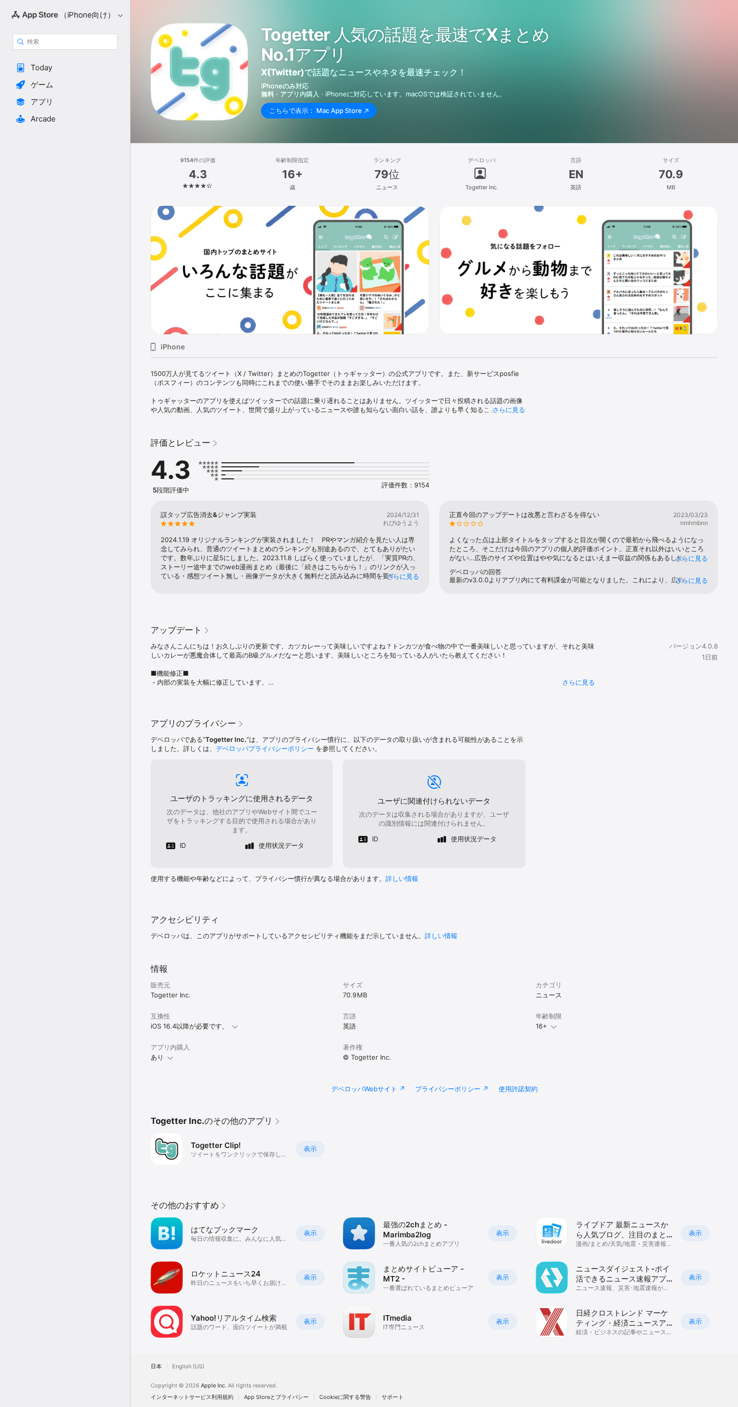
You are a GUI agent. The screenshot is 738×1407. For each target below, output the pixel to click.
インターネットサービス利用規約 (192, 1397)
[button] (65, 67)
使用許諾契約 (518, 1089)
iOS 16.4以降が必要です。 (189, 1026)
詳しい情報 (402, 878)
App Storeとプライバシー (276, 1397)
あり (157, 1057)
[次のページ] (728, 270)
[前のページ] (141, 270)
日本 (156, 1366)
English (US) (188, 1366)
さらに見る (509, 410)
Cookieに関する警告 (345, 1397)
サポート (393, 1397)
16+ (541, 1026)
